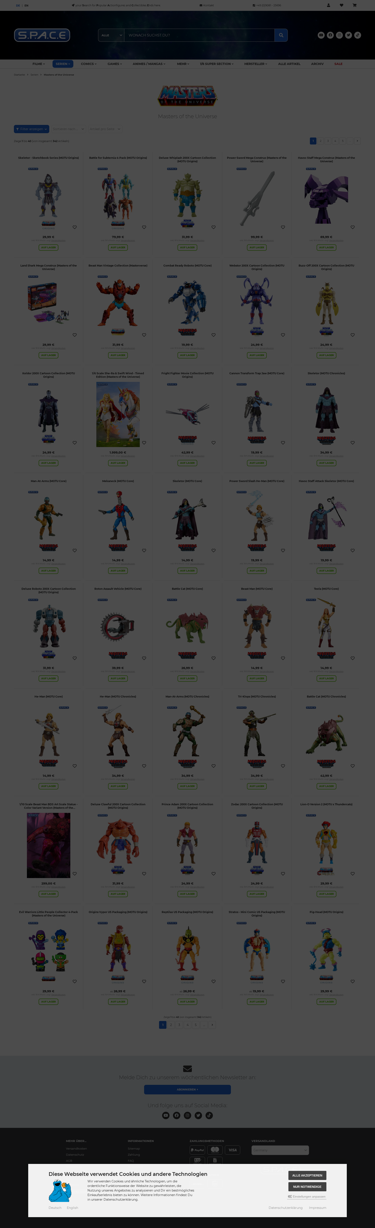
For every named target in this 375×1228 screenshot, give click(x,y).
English (72, 1208)
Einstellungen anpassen (309, 1196)
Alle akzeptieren (307, 1175)
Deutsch (55, 1208)
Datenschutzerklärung (286, 1208)
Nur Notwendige (307, 1186)
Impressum (317, 1208)
